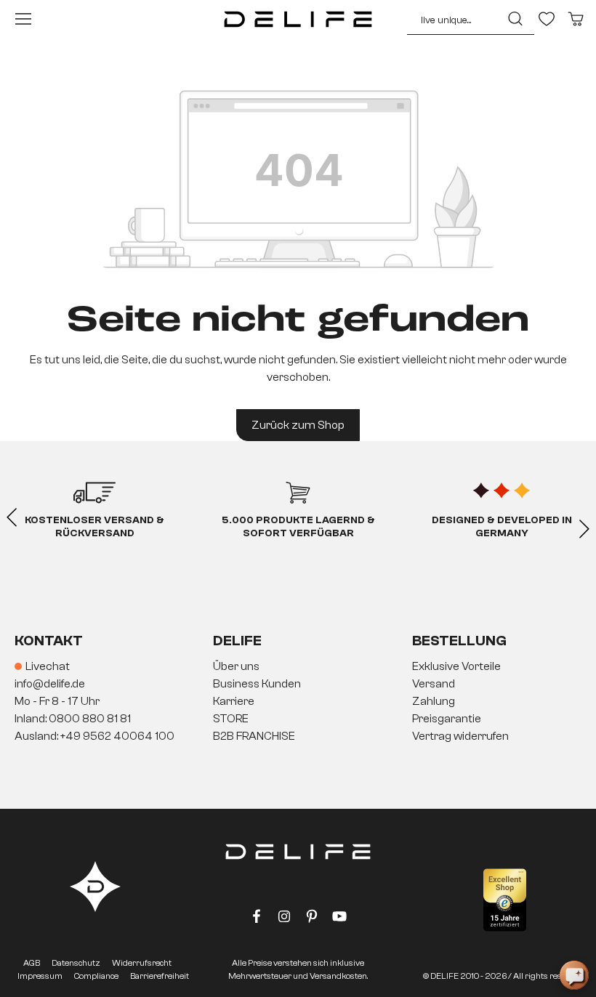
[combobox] (450, 19)
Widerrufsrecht (142, 963)
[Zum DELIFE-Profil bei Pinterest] (312, 919)
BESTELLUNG (459, 640)
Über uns (236, 666)
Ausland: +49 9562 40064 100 (94, 736)
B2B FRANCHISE (254, 736)
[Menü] (23, 19)
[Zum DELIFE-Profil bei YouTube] (339, 919)
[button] (298, 702)
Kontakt (49, 640)
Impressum (40, 976)
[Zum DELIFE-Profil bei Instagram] (284, 919)
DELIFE (237, 640)
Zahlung (433, 701)
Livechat (47, 666)
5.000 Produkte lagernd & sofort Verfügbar (298, 526)
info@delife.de (50, 683)
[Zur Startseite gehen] (298, 19)
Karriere (233, 701)
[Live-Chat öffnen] (574, 975)
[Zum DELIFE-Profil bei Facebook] (257, 919)
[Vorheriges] (11, 518)
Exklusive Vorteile (456, 666)
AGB (31, 963)
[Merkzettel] (546, 19)
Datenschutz (76, 963)
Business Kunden (257, 683)
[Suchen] (513, 19)
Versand (433, 683)
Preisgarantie (446, 718)
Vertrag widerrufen (460, 736)
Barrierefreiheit (159, 976)
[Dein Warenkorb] (575, 19)
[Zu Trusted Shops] (504, 900)
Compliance (96, 976)
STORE (231, 718)
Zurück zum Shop (298, 425)
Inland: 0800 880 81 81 (73, 718)
